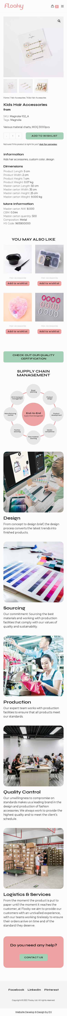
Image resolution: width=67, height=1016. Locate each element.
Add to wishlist (45, 136)
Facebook (16, 989)
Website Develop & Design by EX (33, 1012)
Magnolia (15, 120)
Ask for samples (48, 144)
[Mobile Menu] (61, 6)
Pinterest (51, 989)
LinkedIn (34, 989)
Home (6, 98)
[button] (33, 356)
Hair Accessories (18, 98)
